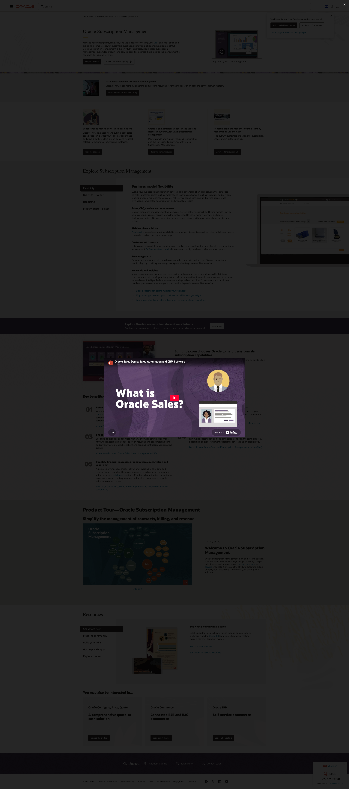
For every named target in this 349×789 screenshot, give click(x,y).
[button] (344, 4)
